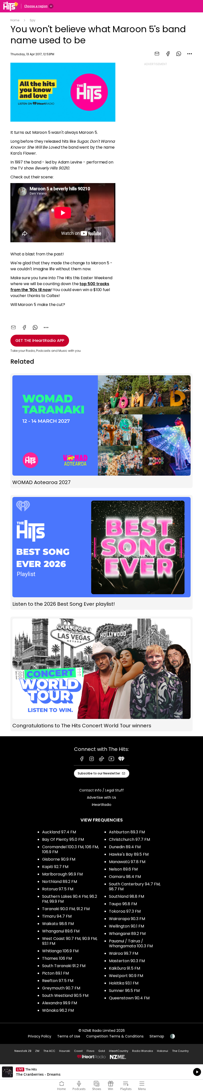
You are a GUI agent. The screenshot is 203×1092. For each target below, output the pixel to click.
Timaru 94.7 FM (57, 916)
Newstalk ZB (22, 1051)
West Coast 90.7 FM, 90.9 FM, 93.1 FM (69, 941)
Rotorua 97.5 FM (57, 889)
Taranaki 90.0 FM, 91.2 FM (66, 909)
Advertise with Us (101, 797)
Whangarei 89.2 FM (127, 933)
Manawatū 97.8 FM (127, 862)
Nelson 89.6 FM (123, 869)
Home (14, 20)
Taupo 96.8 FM (123, 904)
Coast (78, 1051)
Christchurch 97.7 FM (129, 839)
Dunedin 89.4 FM (125, 847)
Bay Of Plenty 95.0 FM (63, 839)
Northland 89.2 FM (59, 881)
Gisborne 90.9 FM (58, 859)
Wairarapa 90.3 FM (127, 919)
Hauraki (64, 1051)
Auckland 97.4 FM (59, 832)
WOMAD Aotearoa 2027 (101, 430)
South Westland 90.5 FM (65, 995)
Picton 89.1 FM (55, 973)
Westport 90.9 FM (126, 976)
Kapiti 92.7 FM (55, 867)
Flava (90, 1051)
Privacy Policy (39, 1036)
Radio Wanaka (142, 1051)
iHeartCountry (118, 1051)
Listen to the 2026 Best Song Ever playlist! (101, 552)
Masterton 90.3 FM (127, 961)
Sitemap (157, 1036)
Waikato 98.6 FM (58, 924)
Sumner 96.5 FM (124, 990)
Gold (101, 1051)
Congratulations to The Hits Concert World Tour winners (101, 674)
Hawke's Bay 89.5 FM (129, 854)
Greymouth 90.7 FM (61, 988)
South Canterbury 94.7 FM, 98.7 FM (134, 886)
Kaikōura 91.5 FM (124, 968)
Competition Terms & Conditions (115, 1036)
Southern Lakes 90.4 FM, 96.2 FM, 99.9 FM (69, 899)
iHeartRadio (101, 804)
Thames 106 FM (57, 958)
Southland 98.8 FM (126, 896)
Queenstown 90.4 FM (129, 998)
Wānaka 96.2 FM (58, 1010)
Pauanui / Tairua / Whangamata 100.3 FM (131, 943)
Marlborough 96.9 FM (62, 874)
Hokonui (162, 1051)
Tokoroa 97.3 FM (125, 911)
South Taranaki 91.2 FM (63, 966)
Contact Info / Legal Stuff (101, 790)
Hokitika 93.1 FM (123, 983)
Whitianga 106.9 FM (60, 951)
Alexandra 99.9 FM (59, 1003)
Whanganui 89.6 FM (60, 931)
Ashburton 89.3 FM (127, 832)
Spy (32, 20)
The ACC (49, 1051)
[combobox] (190, 54)
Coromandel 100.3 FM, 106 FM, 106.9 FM (70, 849)
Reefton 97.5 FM (57, 980)
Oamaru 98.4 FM (125, 876)
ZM (37, 1051)
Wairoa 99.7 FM (123, 953)
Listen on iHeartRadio (101, 1072)
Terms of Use (68, 1036)
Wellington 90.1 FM (126, 926)
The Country (180, 1051)
